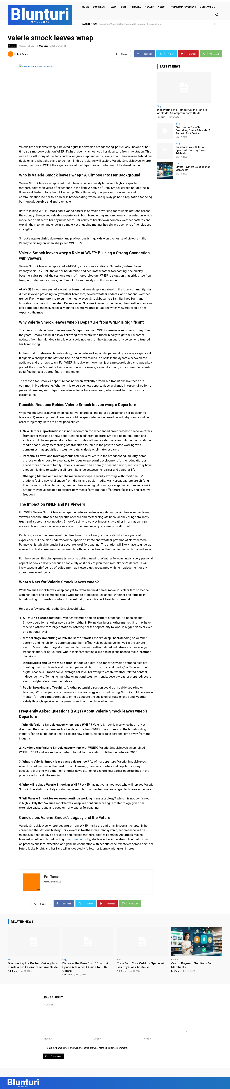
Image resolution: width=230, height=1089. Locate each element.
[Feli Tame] (11, 54)
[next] (220, 24)
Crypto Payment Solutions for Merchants (121, 24)
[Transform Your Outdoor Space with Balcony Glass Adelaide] (165, 151)
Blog (12, 45)
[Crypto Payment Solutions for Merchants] (165, 170)
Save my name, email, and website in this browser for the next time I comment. (87, 1048)
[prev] (214, 24)
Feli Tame (22, 54)
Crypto (179, 163)
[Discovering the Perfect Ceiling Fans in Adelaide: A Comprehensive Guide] (184, 87)
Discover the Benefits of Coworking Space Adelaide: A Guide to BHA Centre (193, 130)
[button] (217, 14)
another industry (79, 839)
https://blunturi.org (52, 882)
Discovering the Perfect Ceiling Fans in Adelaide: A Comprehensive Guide (182, 111)
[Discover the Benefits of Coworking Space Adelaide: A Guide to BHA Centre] (165, 131)
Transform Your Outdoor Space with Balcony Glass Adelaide (191, 150)
